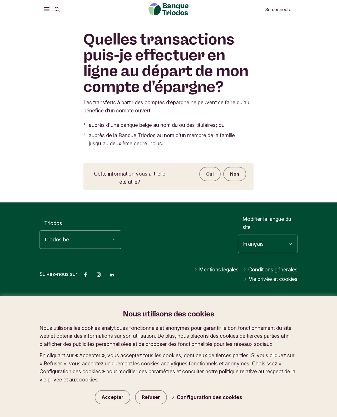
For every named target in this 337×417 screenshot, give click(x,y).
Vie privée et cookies (273, 279)
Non (234, 174)
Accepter (112, 397)
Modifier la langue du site (266, 223)
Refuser (151, 397)
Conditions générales (273, 269)
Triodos (53, 223)
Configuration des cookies (209, 397)
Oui (210, 174)
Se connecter (279, 9)
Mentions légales (219, 269)
